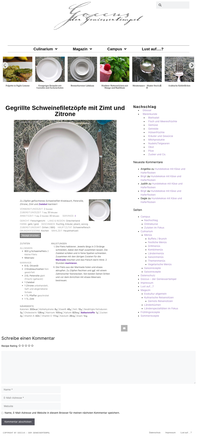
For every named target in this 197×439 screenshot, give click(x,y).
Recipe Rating (9, 345)
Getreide (153, 128)
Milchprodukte (156, 139)
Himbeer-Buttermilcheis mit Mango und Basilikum (114, 87)
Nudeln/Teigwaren (159, 143)
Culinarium (43, 49)
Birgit (144, 176)
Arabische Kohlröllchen (179, 85)
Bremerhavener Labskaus (82, 85)
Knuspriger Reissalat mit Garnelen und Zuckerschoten (49, 87)
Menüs (148, 234)
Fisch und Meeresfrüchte (162, 121)
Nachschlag (151, 220)
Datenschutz (148, 275)
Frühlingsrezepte (150, 312)
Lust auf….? (153, 49)
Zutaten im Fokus (154, 227)
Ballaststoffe (88, 312)
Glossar (147, 110)
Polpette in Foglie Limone (18, 85)
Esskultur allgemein (155, 293)
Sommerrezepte (150, 315)
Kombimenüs (155, 249)
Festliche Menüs (157, 242)
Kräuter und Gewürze (160, 136)
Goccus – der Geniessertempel (158, 279)
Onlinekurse (151, 224)
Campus (114, 49)
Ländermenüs (156, 253)
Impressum (147, 282)
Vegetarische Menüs (160, 264)
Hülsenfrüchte (156, 132)
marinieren (71, 263)
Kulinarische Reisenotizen (159, 297)
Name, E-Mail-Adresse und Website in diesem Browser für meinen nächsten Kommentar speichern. (62, 412)
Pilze (151, 150)
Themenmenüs (156, 260)
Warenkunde (150, 114)
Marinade (61, 259)
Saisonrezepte (152, 268)
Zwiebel (43, 204)
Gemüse (153, 125)
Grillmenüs (154, 246)
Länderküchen (152, 304)
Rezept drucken (30, 235)
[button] (4, 65)
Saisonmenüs (156, 257)
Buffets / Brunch (157, 238)
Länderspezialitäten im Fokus (161, 308)
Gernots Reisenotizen (160, 301)
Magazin (80, 49)
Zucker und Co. (157, 154)
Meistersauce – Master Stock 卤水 (147, 87)
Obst (151, 147)
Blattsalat (153, 117)
